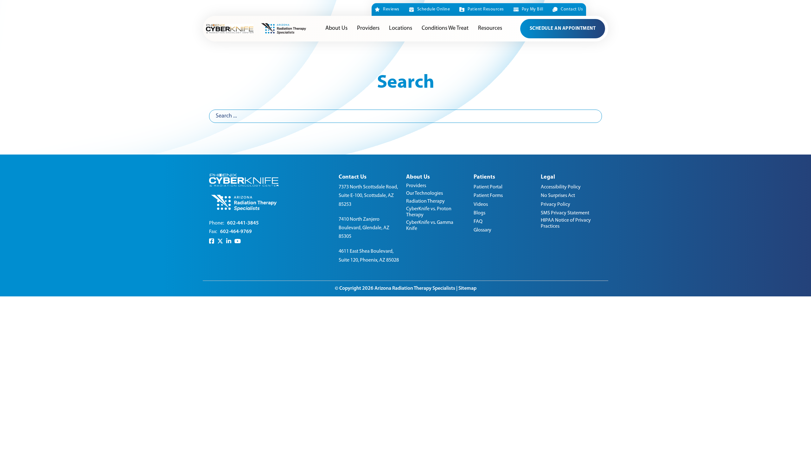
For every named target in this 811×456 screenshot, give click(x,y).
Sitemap (467, 288)
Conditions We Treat (445, 28)
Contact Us (572, 9)
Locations (400, 28)
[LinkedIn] (228, 241)
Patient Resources (486, 9)
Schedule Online (433, 9)
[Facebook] (211, 241)
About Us (336, 28)
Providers (368, 28)
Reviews (391, 9)
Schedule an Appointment (563, 28)
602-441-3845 (243, 223)
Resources (490, 28)
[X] (220, 241)
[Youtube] (237, 241)
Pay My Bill (532, 9)
